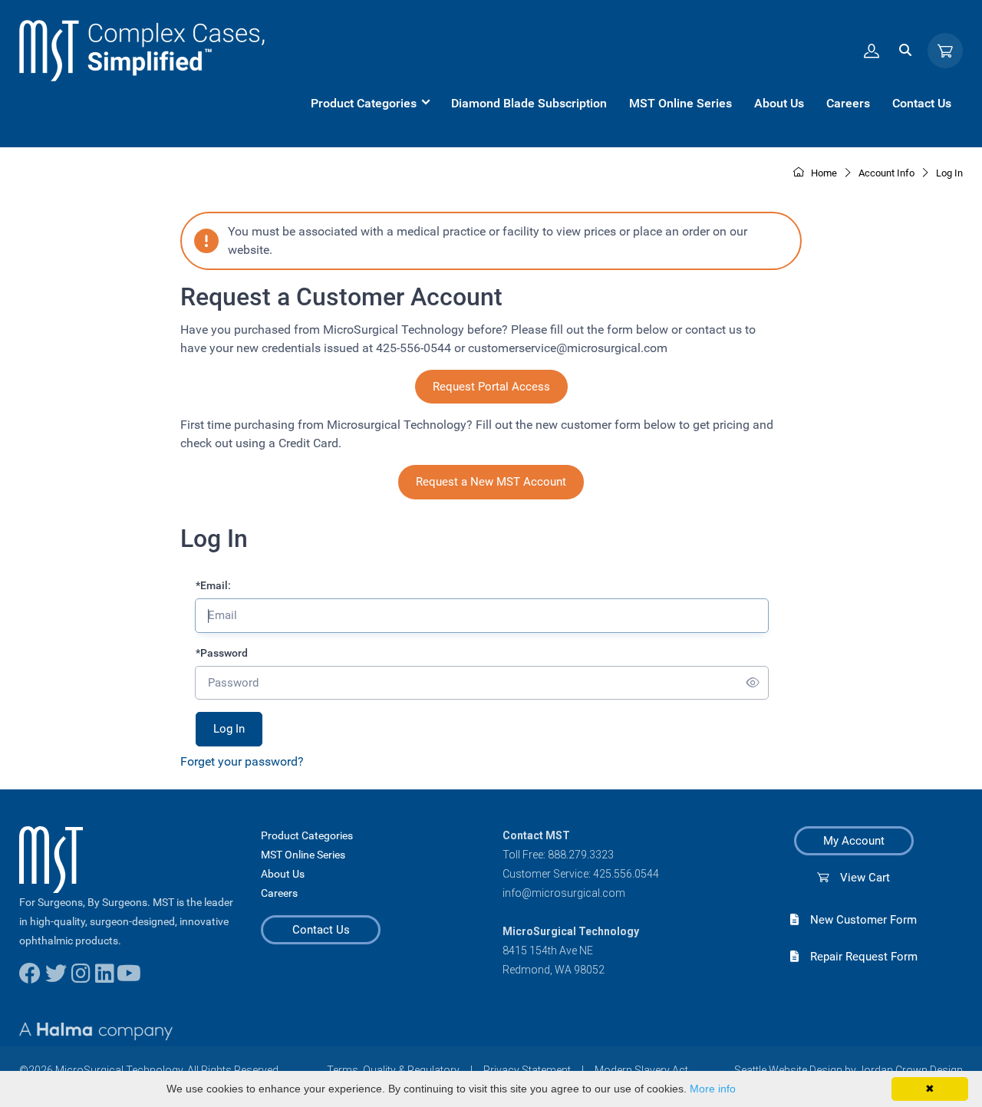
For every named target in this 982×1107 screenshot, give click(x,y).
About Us (283, 874)
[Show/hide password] (753, 683)
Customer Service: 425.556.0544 (581, 874)
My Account (854, 841)
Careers (279, 893)
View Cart (859, 878)
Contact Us (321, 930)
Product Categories (307, 835)
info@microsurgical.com (564, 893)
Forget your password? (242, 761)
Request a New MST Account (491, 482)
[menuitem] (369, 104)
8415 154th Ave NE (548, 950)
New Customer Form (858, 920)
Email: (213, 585)
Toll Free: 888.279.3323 (558, 854)
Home (823, 173)
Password (222, 653)
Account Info (886, 173)
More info (713, 1088)
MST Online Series (303, 854)
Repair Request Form (858, 957)
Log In (949, 173)
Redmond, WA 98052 (554, 970)
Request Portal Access (491, 387)
